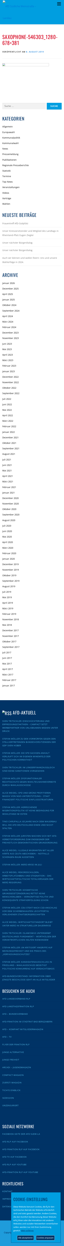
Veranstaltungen (11, 187)
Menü (59, 4)
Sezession (8, 1097)
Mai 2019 (7, 597)
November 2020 (10, 503)
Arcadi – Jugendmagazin (16, 1067)
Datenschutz (10, 1206)
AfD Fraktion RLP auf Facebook (21, 1149)
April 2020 (7, 542)
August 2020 (8, 520)
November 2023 (10, 338)
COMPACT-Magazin (13, 1075)
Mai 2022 (7, 409)
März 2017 (7, 674)
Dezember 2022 (10, 376)
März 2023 (7, 360)
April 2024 (7, 316)
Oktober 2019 (9, 575)
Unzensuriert (10, 1105)
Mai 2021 (7, 470)
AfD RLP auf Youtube (14, 1164)
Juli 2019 (6, 591)
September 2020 (10, 514)
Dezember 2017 (10, 630)
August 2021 (8, 453)
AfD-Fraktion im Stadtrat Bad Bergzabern (27, 1021)
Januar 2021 (8, 492)
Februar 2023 (9, 365)
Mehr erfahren (27, 1230)
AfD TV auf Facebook (14, 1156)
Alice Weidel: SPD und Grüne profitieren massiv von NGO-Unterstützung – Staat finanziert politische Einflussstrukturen (27, 796)
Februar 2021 (9, 487)
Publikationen (9, 159)
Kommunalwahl (10, 143)
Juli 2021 (6, 459)
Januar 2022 (8, 431)
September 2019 (10, 580)
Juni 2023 (7, 343)
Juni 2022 (7, 404)
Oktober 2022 (9, 387)
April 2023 (7, 354)
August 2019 (8, 586)
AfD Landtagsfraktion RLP (18, 1006)
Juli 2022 (6, 398)
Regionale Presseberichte (15, 165)
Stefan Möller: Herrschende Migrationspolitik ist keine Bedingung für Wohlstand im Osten (28, 810)
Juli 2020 (6, 525)
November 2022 (10, 382)
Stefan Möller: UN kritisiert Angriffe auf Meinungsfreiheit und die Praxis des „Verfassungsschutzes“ (27, 951)
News (5, 148)
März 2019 (7, 608)
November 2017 (10, 636)
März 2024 (7, 321)
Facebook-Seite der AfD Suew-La (21, 1134)
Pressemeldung (10, 154)
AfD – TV (7, 1036)
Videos (5, 192)
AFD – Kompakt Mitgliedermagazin (22, 1029)
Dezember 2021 (10, 437)
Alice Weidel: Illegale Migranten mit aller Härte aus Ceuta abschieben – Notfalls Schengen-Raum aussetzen (28, 853)
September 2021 (10, 448)
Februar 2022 (9, 426)
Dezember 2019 (10, 564)
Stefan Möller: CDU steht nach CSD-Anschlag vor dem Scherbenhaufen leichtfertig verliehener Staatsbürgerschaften (29, 911)
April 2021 (7, 476)
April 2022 (7, 415)
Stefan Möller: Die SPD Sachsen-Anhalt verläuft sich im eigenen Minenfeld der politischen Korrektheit (26, 756)
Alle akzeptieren (25, 1237)
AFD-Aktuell (24, 712)
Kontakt (7, 1191)
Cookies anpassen (45, 1237)
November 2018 (10, 619)
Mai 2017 (7, 663)
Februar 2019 (9, 613)
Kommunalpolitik (11, 137)
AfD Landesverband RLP (16, 998)
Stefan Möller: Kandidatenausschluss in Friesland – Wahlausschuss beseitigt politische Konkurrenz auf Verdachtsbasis (28, 965)
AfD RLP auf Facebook (15, 1141)
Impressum (8, 1198)
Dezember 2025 (10, 288)
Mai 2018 (7, 624)
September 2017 (10, 646)
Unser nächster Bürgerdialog (17, 242)
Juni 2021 (7, 465)
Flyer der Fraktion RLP (16, 1044)
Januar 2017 (8, 685)
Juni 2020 (7, 531)
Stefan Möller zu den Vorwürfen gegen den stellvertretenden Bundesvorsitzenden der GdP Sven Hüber (29, 742)
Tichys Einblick (11, 1090)
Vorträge (6, 198)
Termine (6, 176)
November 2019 (10, 569)
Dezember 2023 (10, 332)
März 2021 (7, 481)
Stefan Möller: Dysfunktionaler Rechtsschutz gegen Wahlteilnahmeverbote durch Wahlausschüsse (29, 782)
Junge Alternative (13, 1052)
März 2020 (7, 547)
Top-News (7, 181)
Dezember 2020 (10, 498)
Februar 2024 (9, 327)
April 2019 (7, 602)
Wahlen (6, 203)
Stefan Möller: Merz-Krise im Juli (22, 864)
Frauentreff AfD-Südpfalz (15, 223)
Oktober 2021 (9, 442)
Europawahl (8, 132)
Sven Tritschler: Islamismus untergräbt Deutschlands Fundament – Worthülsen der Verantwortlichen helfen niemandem (29, 936)
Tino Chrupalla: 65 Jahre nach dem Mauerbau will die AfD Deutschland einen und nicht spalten (29, 825)
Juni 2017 (7, 657)
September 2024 (10, 310)
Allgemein (7, 126)
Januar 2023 (8, 371)
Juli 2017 (6, 652)
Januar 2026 (8, 283)
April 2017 (7, 669)
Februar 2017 (9, 680)
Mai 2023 (7, 349)
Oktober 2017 (9, 641)
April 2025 (7, 294)
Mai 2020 (7, 536)
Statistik (6, 170)
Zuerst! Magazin (12, 1082)
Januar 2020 (8, 558)
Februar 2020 (9, 553)
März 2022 (7, 420)
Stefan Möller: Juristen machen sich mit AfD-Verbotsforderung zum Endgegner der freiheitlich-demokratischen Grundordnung (29, 839)
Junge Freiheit (10, 1059)
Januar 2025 (8, 299)
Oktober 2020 (9, 509)
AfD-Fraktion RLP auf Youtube (20, 1172)
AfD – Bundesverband (15, 1014)
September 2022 (10, 393)
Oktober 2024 (9, 305)
